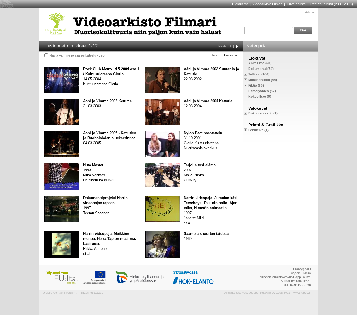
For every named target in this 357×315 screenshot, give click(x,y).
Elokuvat (256, 58)
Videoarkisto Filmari (267, 4)
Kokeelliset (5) (259, 97)
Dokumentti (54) (261, 69)
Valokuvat (257, 108)
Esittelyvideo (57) (262, 91)
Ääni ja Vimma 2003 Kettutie (107, 101)
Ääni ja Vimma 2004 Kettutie (208, 101)
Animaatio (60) (259, 63)
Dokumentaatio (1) (263, 113)
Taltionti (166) (258, 74)
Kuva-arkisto (296, 4)
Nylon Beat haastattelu (203, 133)
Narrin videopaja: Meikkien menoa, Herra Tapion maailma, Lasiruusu (109, 238)
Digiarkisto (240, 4)
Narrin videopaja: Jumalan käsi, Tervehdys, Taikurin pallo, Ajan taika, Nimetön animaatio (211, 203)
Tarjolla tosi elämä (200, 165)
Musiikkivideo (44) (262, 80)
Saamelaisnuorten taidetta (206, 233)
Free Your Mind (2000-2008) (331, 4)
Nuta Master (93, 165)
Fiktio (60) (256, 85)
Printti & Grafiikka (265, 125)
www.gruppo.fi (301, 292)
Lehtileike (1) (258, 130)
